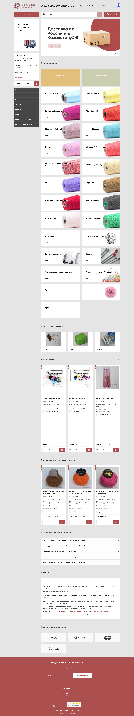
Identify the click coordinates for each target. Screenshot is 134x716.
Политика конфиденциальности (67, 710)
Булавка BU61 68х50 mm (77, 398)
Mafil (55, 508)
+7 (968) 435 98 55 (89, 5)
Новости (18, 109)
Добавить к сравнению (52, 411)
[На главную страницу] (26, 6)
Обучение (18, 104)
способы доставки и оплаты (71, 611)
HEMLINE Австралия (103, 411)
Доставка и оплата (22, 100)
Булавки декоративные (105, 398)
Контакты (18, 95)
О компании (19, 90)
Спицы (45, 349)
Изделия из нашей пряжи (24, 119)
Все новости (19, 77)
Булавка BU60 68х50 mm (51, 398)
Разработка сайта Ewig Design (67, 713)
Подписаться (82, 675)
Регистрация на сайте (23, 124)
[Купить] (62, 450)
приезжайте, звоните (102, 611)
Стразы (99, 349)
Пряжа (72, 349)
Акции (17, 114)
